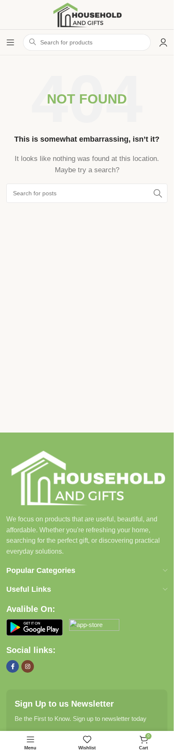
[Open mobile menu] (10, 42)
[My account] (163, 42)
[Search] (157, 193)
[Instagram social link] (27, 666)
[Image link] (86, 476)
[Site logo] (87, 14)
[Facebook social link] (12, 666)
